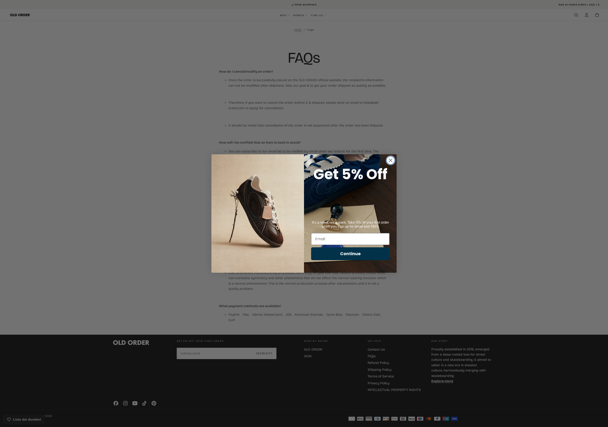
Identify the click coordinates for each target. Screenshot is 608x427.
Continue (350, 254)
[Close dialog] (390, 160)
